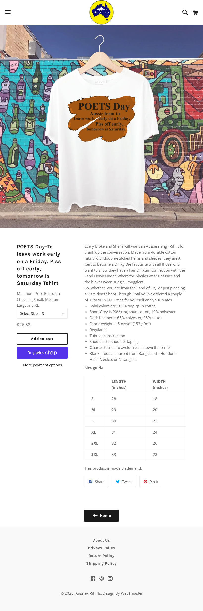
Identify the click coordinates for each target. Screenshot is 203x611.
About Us (101, 540)
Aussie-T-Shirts (88, 593)
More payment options (42, 364)
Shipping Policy (101, 563)
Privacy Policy (101, 548)
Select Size (29, 313)
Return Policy (102, 555)
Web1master (131, 593)
